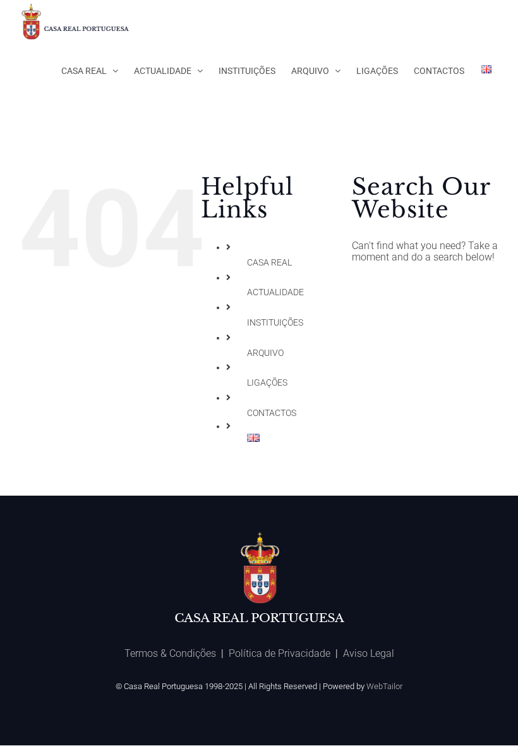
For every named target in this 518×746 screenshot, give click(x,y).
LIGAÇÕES (267, 382)
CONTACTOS (271, 413)
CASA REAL (269, 262)
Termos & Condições (170, 653)
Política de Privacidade (279, 653)
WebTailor (384, 686)
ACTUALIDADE (275, 292)
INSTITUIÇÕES (275, 322)
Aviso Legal (368, 653)
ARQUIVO (265, 353)
